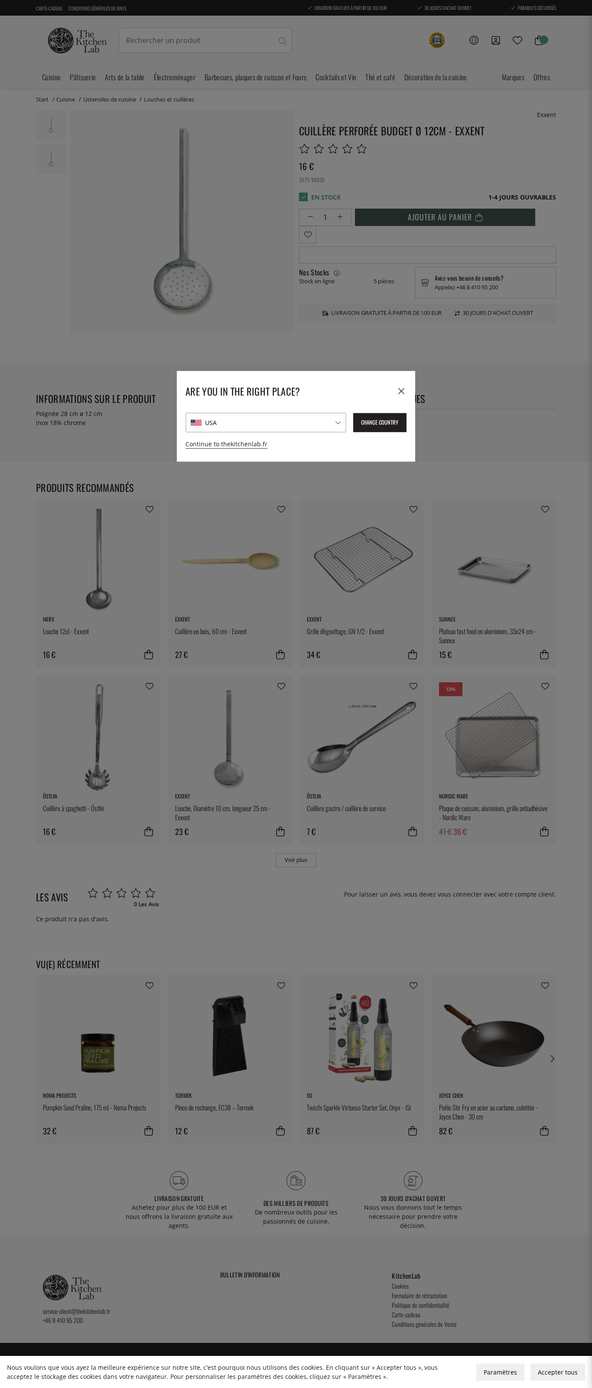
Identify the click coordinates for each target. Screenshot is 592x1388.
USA (211, 423)
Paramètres (500, 1372)
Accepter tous (558, 1372)
